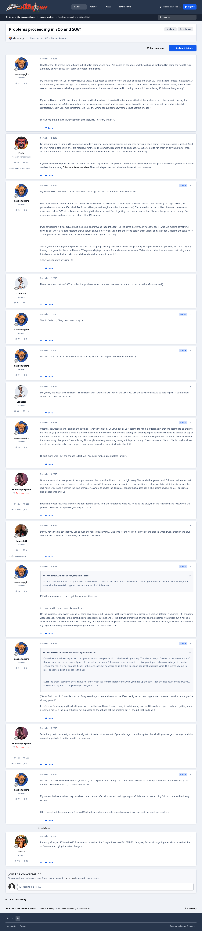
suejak (21, 851)
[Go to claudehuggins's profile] (10, 38)
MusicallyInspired (21, 489)
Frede (21, 153)
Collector (21, 293)
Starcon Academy (59, 38)
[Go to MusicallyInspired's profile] (21, 479)
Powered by (183, 926)
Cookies (23, 926)
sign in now (69, 878)
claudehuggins (20, 38)
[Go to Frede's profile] (21, 143)
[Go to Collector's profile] (21, 283)
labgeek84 (21, 541)
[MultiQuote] (41, 128)
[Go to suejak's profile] (21, 841)
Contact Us (11, 926)
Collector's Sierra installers (76, 167)
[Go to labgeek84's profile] (21, 530)
